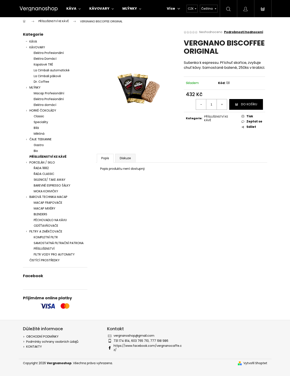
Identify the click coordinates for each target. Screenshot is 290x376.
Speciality (41, 122)
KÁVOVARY (37, 47)
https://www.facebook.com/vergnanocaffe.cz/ (148, 348)
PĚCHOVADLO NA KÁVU (50, 220)
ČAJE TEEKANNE (40, 139)
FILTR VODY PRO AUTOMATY (54, 254)
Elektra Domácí (45, 59)
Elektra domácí (45, 105)
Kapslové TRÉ (43, 64)
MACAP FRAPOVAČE (48, 202)
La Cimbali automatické (52, 70)
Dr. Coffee (41, 81)
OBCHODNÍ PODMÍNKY (42, 336)
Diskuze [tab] (125, 158)
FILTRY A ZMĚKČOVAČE (45, 231)
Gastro (39, 145)
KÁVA (33, 41)
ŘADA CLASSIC (44, 174)
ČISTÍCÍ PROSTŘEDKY (44, 260)
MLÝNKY (35, 87)
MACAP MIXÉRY (44, 208)
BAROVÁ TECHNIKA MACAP (48, 197)
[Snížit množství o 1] (201, 104)
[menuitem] (73, 8)
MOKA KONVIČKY (46, 191)
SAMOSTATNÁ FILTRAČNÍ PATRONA (59, 243)
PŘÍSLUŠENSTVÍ (44, 248)
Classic (39, 116)
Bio (36, 151)
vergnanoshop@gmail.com (134, 335)
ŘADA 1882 (41, 168)
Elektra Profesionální (49, 53)
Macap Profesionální (49, 93)
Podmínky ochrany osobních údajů (52, 341)
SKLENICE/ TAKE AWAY (49, 179)
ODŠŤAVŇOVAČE (46, 225)
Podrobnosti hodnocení (243, 32)
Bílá (36, 128)
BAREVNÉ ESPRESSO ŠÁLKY (52, 185)
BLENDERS (40, 214)
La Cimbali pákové (47, 76)
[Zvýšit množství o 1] (222, 104)
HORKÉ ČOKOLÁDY (42, 110)
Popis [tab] (105, 158)
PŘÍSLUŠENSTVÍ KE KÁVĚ (48, 156)
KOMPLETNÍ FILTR (46, 237)
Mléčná (39, 133)
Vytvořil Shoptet (255, 363)
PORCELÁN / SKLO (42, 162)
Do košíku (249, 104)
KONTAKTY (34, 346)
